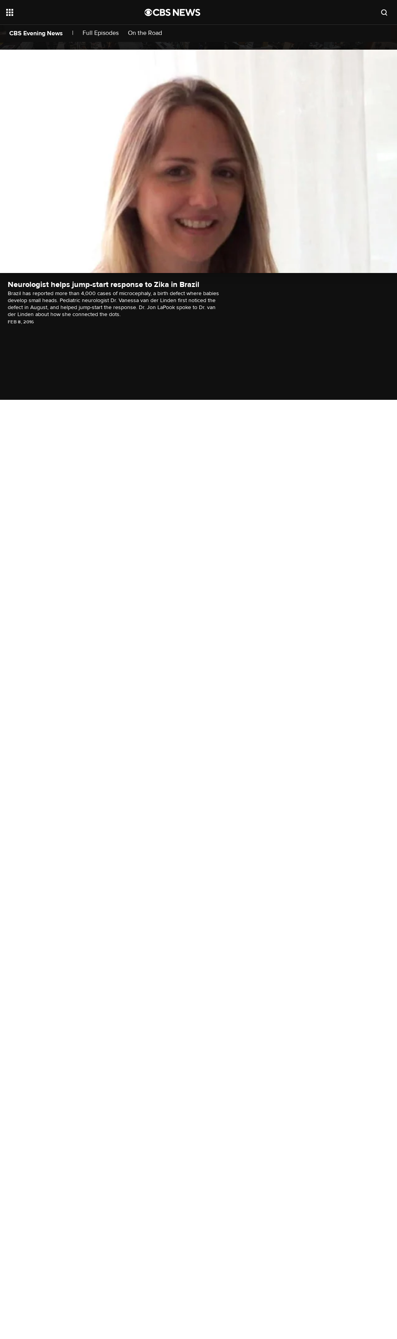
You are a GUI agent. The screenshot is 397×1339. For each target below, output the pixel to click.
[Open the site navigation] (61, 12)
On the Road (145, 33)
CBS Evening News (36, 33)
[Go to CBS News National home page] (172, 12)
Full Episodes (101, 33)
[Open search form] (384, 12)
